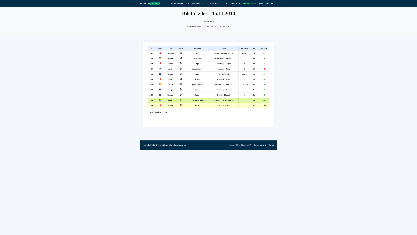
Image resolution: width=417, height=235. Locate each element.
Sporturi (233, 3)
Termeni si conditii (260, 145)
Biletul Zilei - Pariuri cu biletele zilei (217, 26)
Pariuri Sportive (266, 3)
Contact (271, 145)
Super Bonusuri (198, 3)
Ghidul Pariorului (179, 3)
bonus (211, 21)
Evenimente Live (217, 3)
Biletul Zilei (248, 3)
